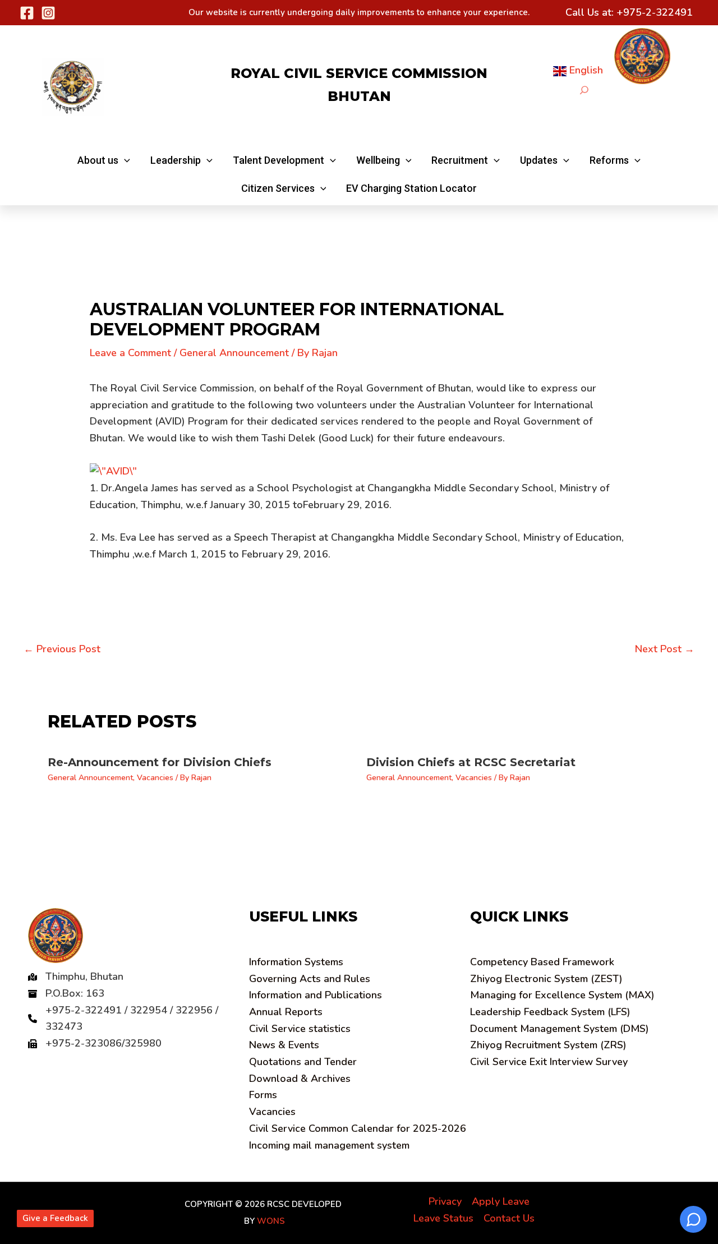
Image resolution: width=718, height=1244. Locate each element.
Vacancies (155, 777)
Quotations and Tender (303, 1061)
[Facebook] (27, 13)
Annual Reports (286, 1012)
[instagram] (48, 13)
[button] (103, 160)
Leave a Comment (130, 353)
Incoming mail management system (329, 1145)
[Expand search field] (584, 90)
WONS (271, 1221)
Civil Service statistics (300, 1028)
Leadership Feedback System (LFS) (550, 1012)
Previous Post (62, 649)
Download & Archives (300, 1078)
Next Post (664, 649)
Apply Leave (501, 1201)
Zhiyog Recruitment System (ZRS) (548, 1045)
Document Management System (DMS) (559, 1028)
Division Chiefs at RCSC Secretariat (471, 762)
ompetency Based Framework (542, 962)
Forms (263, 1095)
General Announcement (234, 353)
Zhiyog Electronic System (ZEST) (546, 978)
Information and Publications (315, 995)
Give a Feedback (55, 1218)
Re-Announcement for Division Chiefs (159, 762)
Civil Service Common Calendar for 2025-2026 (357, 1128)
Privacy (445, 1201)
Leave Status (443, 1218)
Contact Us (509, 1218)
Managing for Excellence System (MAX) (562, 995)
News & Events (284, 1045)
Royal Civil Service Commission (359, 73)
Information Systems (296, 962)
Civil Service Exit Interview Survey (549, 1061)
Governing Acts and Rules (309, 978)
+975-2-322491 (654, 12)
